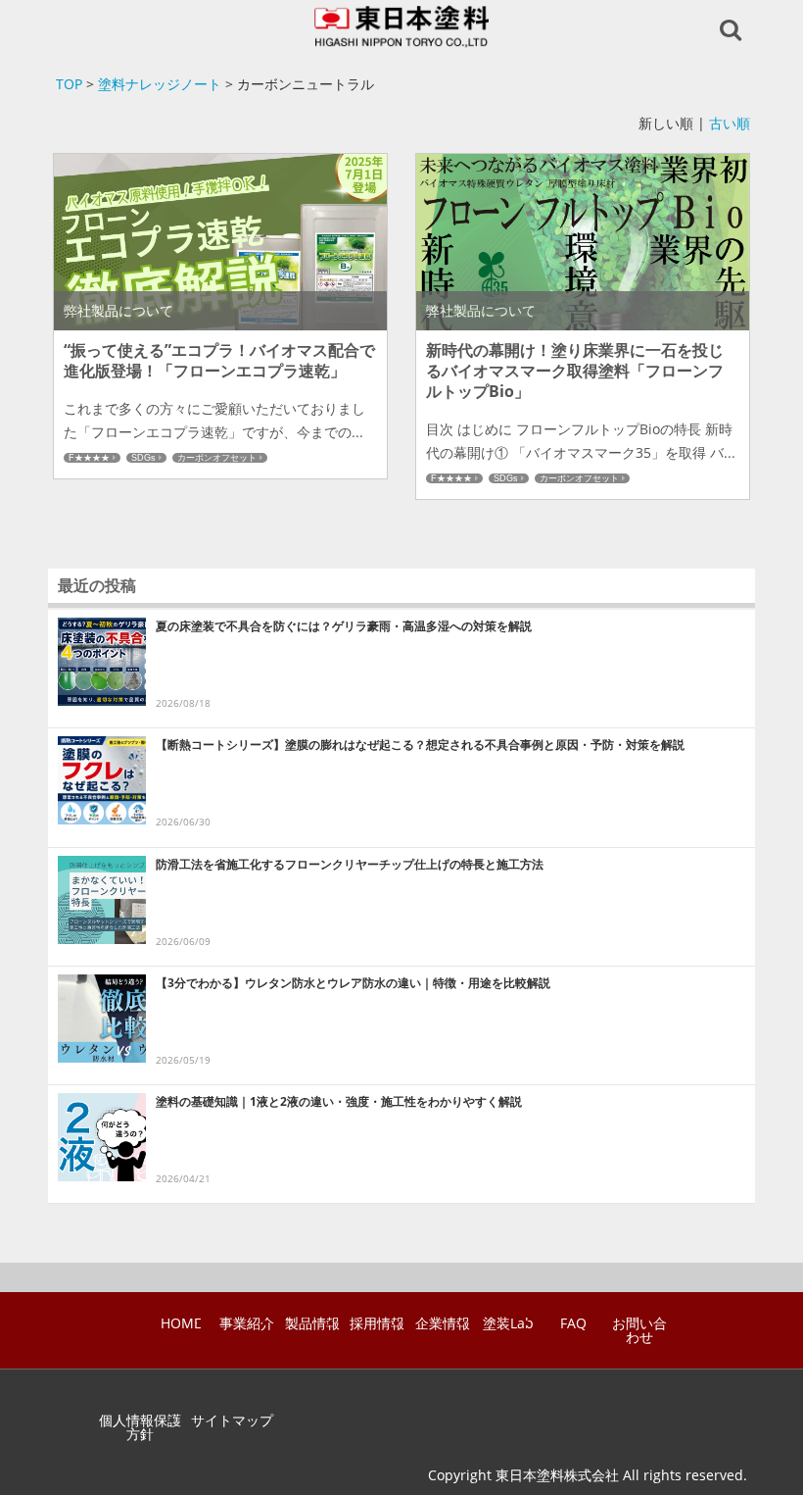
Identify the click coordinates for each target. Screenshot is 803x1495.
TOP (69, 84)
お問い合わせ (639, 1330)
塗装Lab (508, 1323)
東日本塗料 (402, 26)
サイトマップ (232, 1420)
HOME (181, 1323)
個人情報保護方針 (140, 1427)
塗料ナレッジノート (159, 84)
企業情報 (442, 1323)
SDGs (143, 458)
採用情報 (377, 1323)
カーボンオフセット (217, 458)
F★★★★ (89, 458)
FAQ (573, 1323)
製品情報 (312, 1323)
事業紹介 (246, 1323)
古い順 (729, 123)
